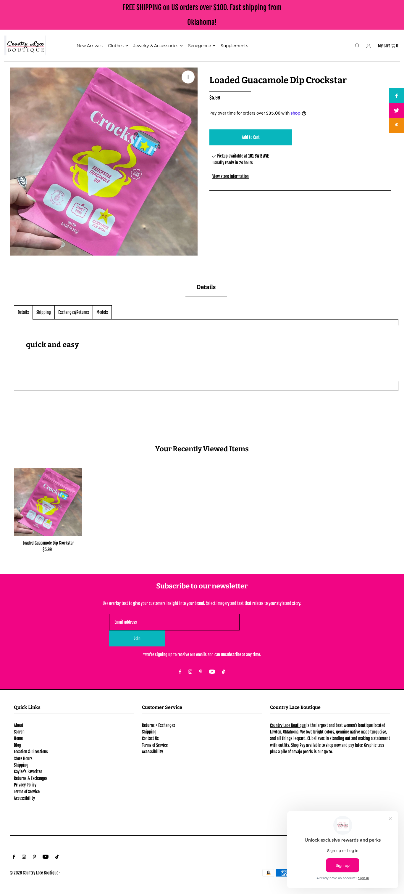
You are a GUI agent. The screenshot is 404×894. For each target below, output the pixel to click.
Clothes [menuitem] (116, 45)
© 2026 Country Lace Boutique (34, 872)
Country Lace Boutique (288, 725)
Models (102, 312)
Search (19, 731)
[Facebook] (180, 672)
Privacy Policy (25, 784)
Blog (17, 745)
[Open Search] (357, 45)
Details (23, 312)
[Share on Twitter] (396, 110)
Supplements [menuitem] (234, 45)
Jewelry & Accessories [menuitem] (155, 45)
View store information (230, 176)
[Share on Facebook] (396, 95)
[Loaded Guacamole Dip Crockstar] (48, 502)
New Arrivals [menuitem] (90, 45)
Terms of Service (27, 791)
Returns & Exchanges (31, 778)
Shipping (43, 312)
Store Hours (23, 758)
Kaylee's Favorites (28, 771)
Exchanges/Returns (73, 312)
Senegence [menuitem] (199, 45)
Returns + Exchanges (158, 725)
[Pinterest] (200, 672)
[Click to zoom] (188, 77)
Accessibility (24, 798)
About (18, 725)
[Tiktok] (223, 672)
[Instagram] (190, 672)
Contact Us (150, 738)
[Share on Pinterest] (396, 125)
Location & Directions (31, 751)
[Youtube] (212, 672)
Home (18, 738)
